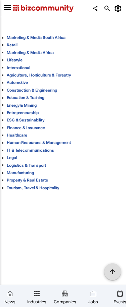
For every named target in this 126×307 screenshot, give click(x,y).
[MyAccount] (119, 8)
